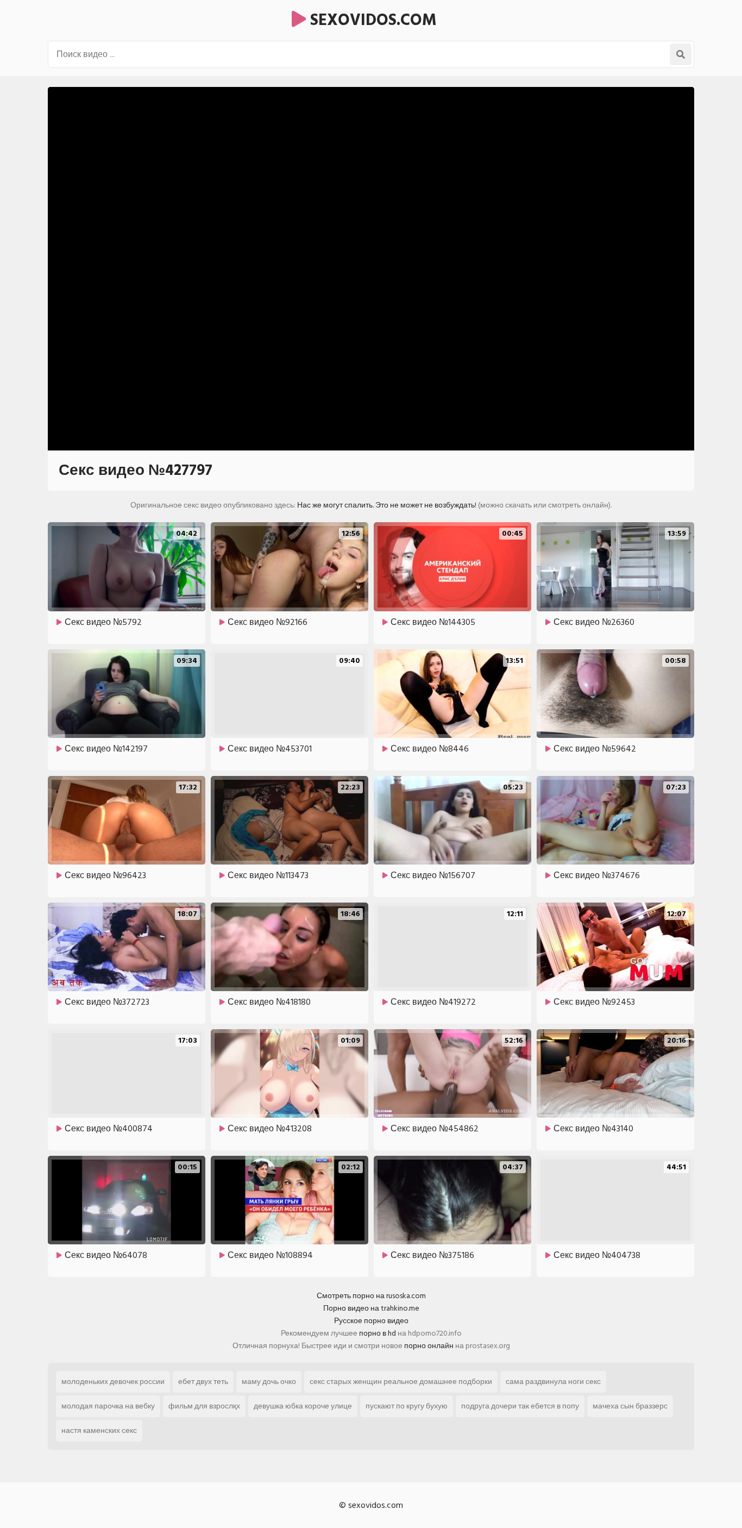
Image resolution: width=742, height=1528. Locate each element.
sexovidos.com (371, 20)
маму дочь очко (269, 1381)
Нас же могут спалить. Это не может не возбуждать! (386, 505)
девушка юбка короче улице (303, 1406)
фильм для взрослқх (204, 1406)
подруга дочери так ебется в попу (520, 1406)
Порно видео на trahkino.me (371, 1308)
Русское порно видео (371, 1320)
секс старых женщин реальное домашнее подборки (401, 1381)
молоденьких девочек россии (113, 1381)
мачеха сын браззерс (630, 1406)
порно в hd (377, 1333)
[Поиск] (680, 54)
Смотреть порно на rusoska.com (371, 1295)
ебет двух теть (203, 1381)
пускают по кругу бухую (407, 1406)
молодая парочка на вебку (108, 1406)
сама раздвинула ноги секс (553, 1381)
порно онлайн (429, 1345)
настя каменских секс (99, 1430)
